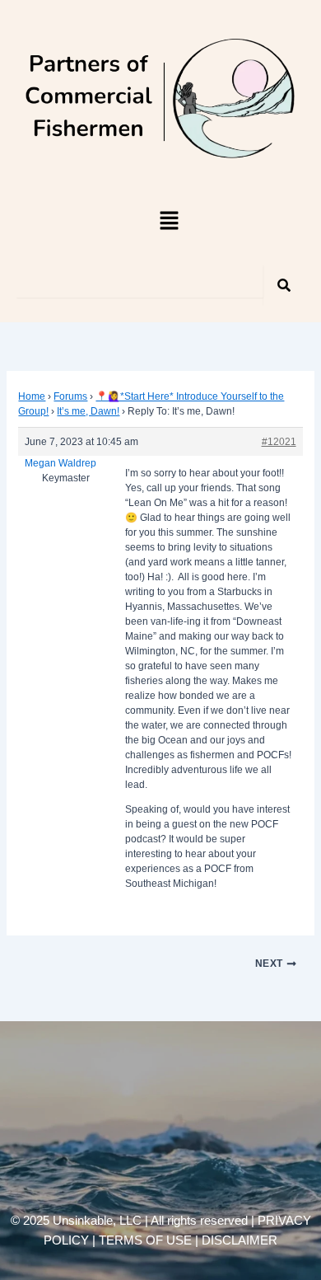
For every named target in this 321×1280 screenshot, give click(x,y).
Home (31, 396)
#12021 (279, 442)
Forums (70, 396)
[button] (168, 222)
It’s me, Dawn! (88, 411)
